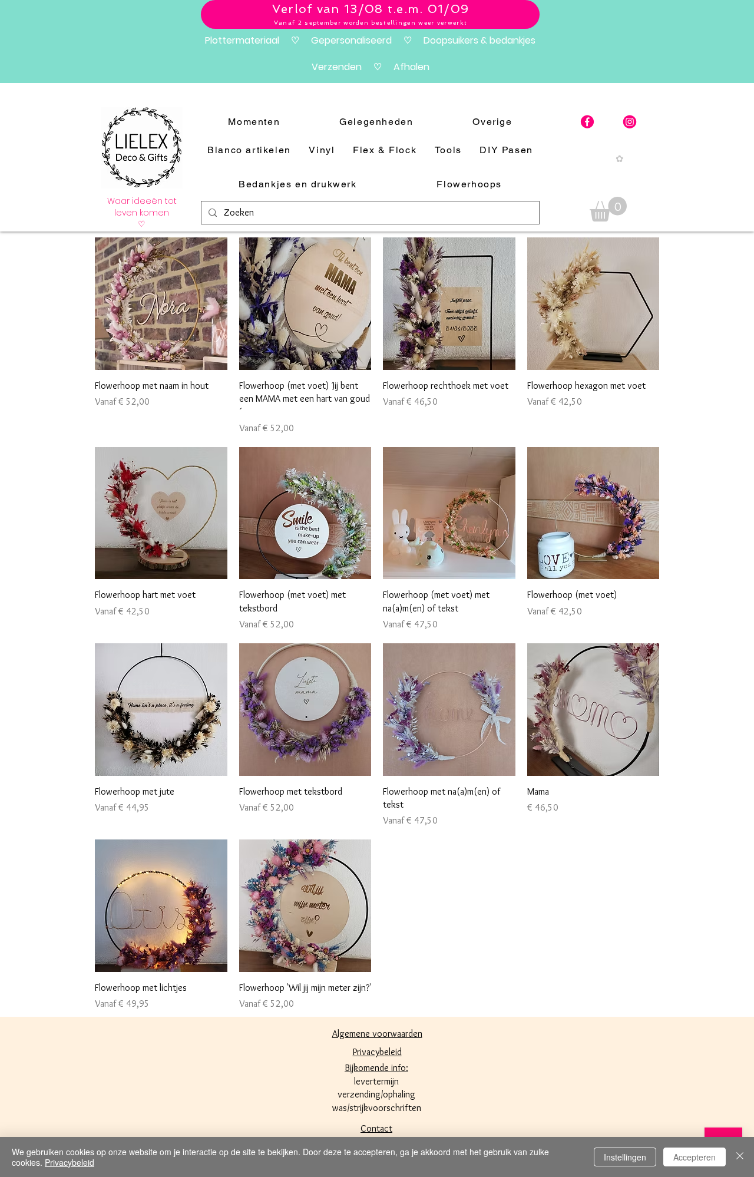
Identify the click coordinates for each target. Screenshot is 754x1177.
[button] (608, 209)
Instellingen (625, 1157)
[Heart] (629, 122)
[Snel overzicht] (161, 303)
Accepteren (694, 1157)
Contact (376, 1128)
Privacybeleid (69, 1162)
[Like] (587, 122)
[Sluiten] (740, 1157)
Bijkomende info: (376, 1067)
